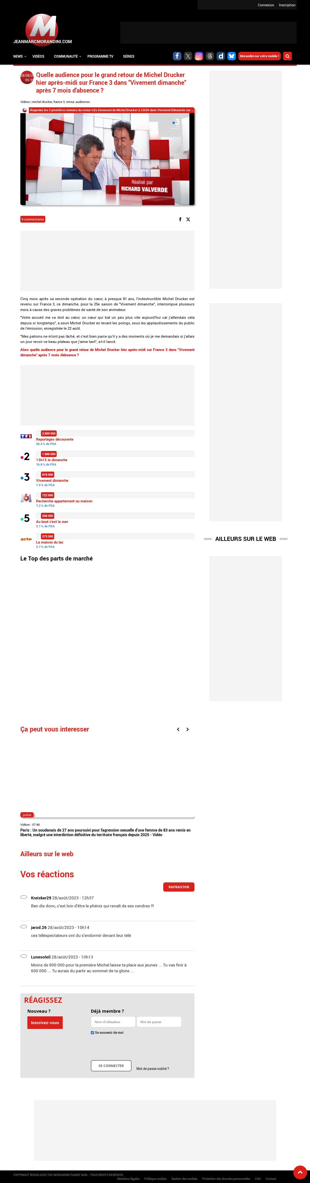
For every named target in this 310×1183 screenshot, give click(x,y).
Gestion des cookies (184, 1179)
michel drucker (42, 102)
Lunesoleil (41, 957)
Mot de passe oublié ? (152, 1068)
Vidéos (38, 56)
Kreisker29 (41, 898)
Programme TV (100, 56)
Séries (128, 56)
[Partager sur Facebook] (181, 219)
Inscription (287, 5)
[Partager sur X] (189, 219)
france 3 (59, 102)
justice (27, 815)
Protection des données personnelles (226, 1179)
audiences (83, 102)
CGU (258, 1179)
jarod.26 (39, 927)
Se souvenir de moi (109, 1032)
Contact (271, 1179)
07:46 (36, 824)
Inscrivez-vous (45, 1022)
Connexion (266, 5)
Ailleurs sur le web (245, 539)
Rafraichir (179, 887)
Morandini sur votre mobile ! (259, 56)
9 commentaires (33, 219)
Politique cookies (155, 1179)
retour (70, 102)
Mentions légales (128, 1179)
